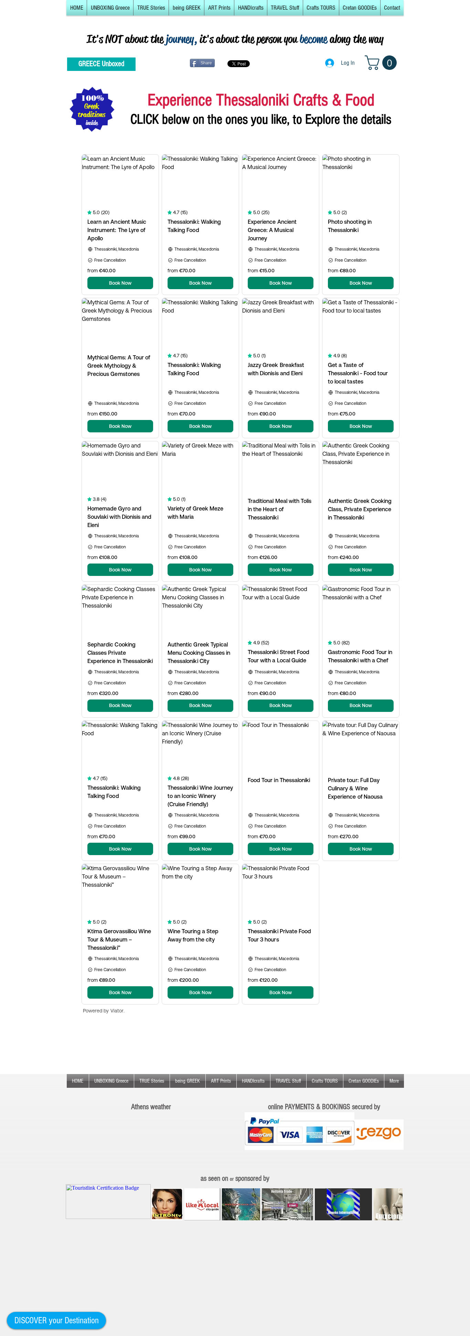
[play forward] (394, 1204)
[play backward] (160, 1204)
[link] (382, 62)
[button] (110, 7)
